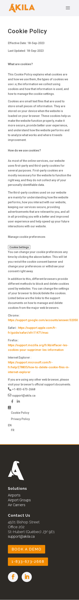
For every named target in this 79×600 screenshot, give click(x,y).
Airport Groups (19, 500)
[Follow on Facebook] (13, 577)
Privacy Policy (20, 419)
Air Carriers (16, 505)
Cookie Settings (19, 247)
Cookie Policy (20, 412)
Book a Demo (27, 549)
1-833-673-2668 (28, 561)
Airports (14, 495)
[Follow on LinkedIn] (27, 577)
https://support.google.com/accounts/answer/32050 (43, 320)
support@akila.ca (21, 536)
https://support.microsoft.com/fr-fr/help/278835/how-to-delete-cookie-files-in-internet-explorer (38, 367)
